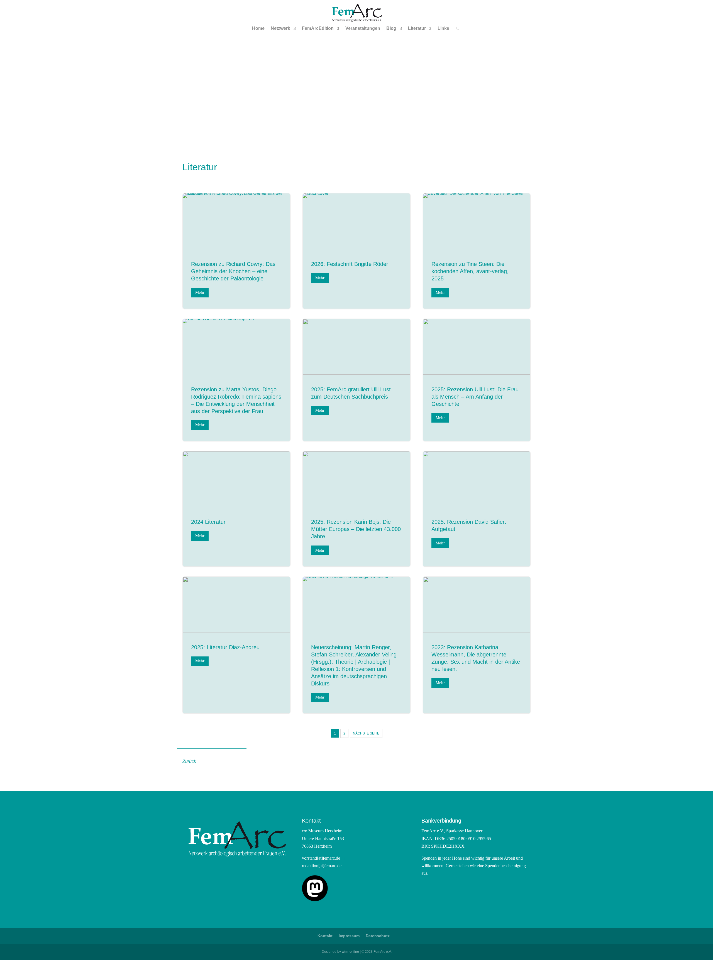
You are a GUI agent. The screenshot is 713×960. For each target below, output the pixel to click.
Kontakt (325, 936)
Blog (391, 28)
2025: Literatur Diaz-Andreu (236, 645)
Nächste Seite (366, 733)
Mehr (199, 292)
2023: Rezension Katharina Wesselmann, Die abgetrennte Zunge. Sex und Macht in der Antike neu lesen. (477, 645)
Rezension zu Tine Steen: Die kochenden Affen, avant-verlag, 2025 (477, 251)
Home (258, 28)
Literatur (417, 28)
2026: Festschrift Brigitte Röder (356, 251)
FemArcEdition (318, 28)
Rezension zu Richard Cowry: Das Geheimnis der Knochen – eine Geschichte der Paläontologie (236, 251)
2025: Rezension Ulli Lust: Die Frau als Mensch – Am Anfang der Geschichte (477, 380)
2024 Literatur (236, 508)
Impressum (349, 936)
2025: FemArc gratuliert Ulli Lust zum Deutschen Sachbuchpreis (356, 380)
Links (443, 28)
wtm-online (350, 952)
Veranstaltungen (362, 28)
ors (342, 858)
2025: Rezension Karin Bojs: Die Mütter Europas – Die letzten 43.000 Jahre (356, 508)
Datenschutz (378, 936)
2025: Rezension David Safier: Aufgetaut (477, 508)
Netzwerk (280, 28)
